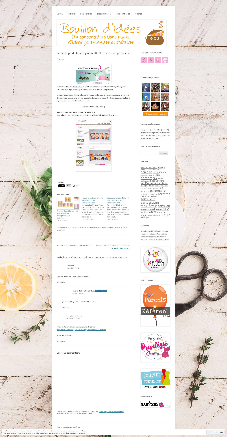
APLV (143, 169)
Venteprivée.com (77, 87)
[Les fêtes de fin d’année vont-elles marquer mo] (165, 106)
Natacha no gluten (74, 316)
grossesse (160, 178)
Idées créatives (86, 14)
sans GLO (148, 199)
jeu (146, 185)
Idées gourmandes (104, 14)
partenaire (158, 190)
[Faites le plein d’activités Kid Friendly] (155, 326)
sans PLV (162, 209)
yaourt (160, 215)
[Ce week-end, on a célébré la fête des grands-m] (165, 97)
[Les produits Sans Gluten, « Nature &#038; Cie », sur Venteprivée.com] (119, 208)
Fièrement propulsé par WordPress (68, 427)
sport (149, 212)
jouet (151, 185)
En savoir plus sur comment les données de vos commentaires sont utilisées (90, 412)
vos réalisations (153, 215)
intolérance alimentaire (154, 183)
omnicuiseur (145, 191)
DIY (158, 175)
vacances (160, 212)
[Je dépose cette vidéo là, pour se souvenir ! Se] (165, 87)
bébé (156, 172)
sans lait (164, 206)
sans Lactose (149, 206)
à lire (167, 215)
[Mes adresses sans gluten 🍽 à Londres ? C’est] (146, 97)
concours (151, 175)
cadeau (163, 172)
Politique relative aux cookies (75, 433)
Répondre (60, 282)
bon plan (113, 227)
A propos (138, 14)
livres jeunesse (161, 185)
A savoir (82, 227)
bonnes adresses (152, 169)
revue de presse (149, 196)
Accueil (60, 14)
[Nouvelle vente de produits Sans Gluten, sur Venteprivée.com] (94, 208)
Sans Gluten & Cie (123, 14)
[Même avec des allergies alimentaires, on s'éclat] (146, 106)
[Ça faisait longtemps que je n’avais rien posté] (146, 87)
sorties (144, 212)
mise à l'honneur (146, 188)
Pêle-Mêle (71, 14)
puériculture (146, 194)
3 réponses (60, 59)
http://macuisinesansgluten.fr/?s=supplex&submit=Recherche (81, 330)
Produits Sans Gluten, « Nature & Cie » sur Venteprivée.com (68, 213)
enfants (146, 178)
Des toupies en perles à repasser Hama (73, 245)
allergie (161, 167)
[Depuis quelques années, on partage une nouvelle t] (155, 106)
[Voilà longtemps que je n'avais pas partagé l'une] (155, 97)
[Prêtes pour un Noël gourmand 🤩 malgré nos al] (155, 87)
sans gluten (121, 227)
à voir (143, 217)
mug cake (155, 188)
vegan (144, 215)
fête (155, 178)
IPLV (143, 185)
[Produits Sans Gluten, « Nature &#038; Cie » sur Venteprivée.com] (68, 203)
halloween (145, 181)
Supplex (110, 90)
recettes (164, 194)
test (153, 212)
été (147, 217)
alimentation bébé (149, 167)
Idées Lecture (156, 180)
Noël (161, 187)
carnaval (144, 175)
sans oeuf (148, 209)
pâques (154, 194)
